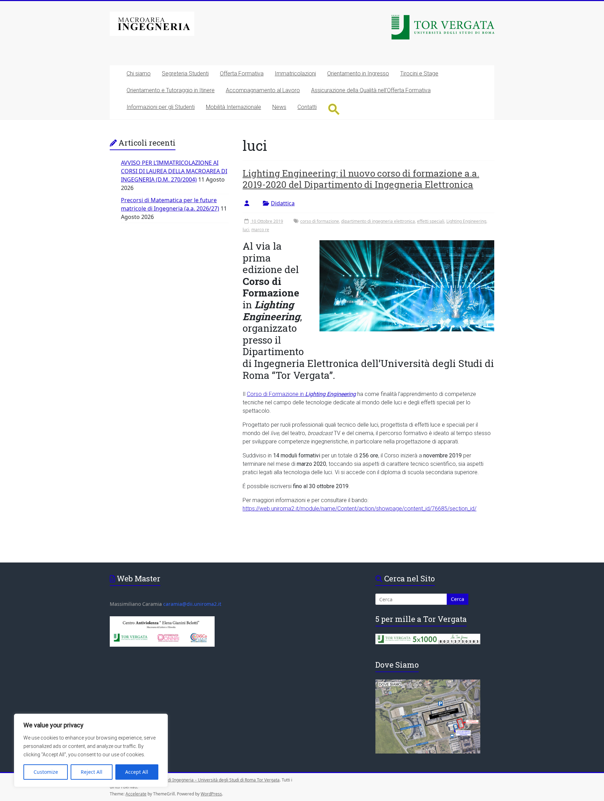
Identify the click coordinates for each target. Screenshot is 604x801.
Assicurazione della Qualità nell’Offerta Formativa (371, 90)
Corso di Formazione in (301, 394)
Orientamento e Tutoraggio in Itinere (171, 90)
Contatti (307, 107)
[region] (91, 750)
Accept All (136, 772)
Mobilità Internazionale (233, 107)
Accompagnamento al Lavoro (263, 90)
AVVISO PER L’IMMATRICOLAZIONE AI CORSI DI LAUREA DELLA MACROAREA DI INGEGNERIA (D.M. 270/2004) (174, 171)
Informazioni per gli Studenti (161, 107)
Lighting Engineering (466, 221)
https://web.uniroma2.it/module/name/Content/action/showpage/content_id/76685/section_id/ (359, 508)
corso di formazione (319, 221)
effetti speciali (430, 221)
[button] (334, 109)
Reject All (91, 772)
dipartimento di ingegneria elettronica (378, 221)
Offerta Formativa (242, 73)
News (279, 107)
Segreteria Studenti (185, 73)
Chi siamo (139, 73)
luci (246, 230)
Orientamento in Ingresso (358, 73)
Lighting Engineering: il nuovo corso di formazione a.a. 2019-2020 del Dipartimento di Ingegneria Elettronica (361, 178)
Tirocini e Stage (419, 73)
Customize (46, 772)
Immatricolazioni (295, 73)
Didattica (283, 203)
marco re (260, 230)
